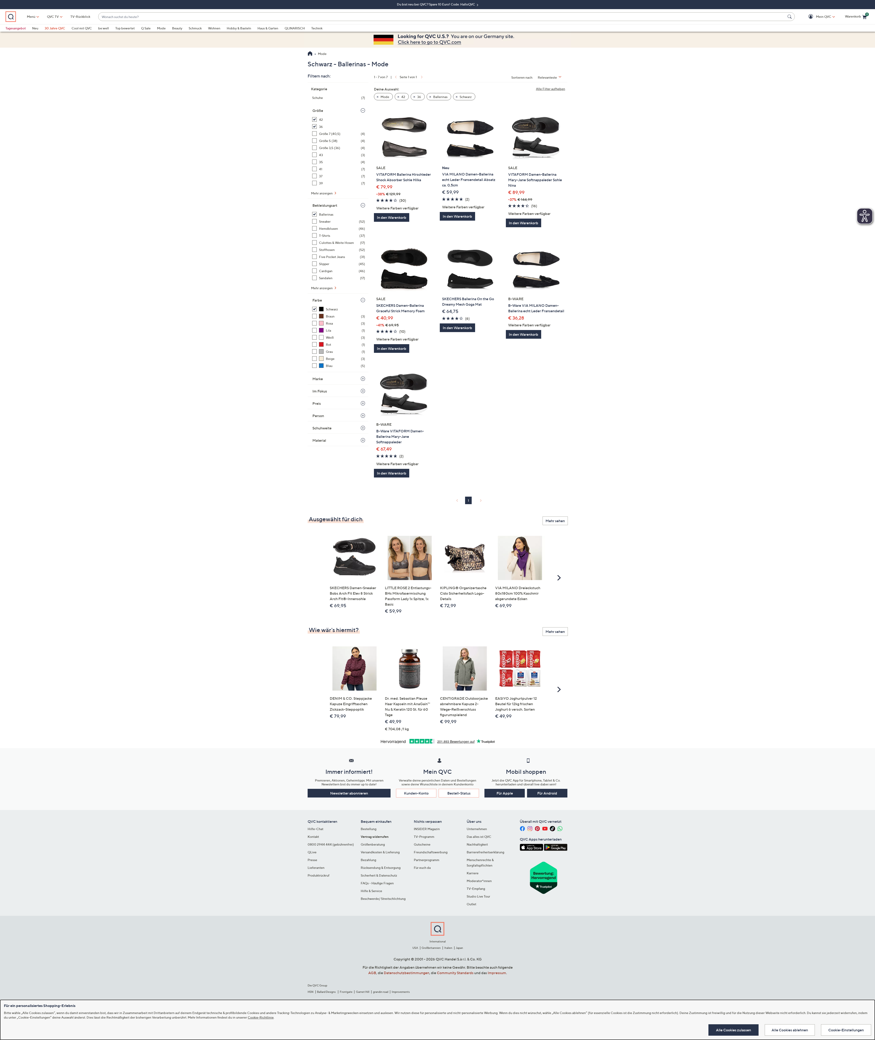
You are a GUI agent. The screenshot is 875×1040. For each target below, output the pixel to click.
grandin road (380, 992)
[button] (817, 16)
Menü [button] (31, 16)
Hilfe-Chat (315, 829)
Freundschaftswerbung (431, 852)
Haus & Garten (267, 28)
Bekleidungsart (324, 205)
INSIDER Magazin (427, 829)
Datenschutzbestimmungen (406, 972)
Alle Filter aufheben (550, 89)
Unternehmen (477, 829)
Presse (312, 860)
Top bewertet (125, 28)
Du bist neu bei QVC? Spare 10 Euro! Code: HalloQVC (436, 4)
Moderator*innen (479, 881)
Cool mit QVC (82, 28)
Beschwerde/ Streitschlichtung (383, 899)
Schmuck (195, 28)
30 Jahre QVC (55, 28)
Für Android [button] (547, 793)
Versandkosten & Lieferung (380, 852)
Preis (316, 403)
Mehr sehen (555, 521)
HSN (311, 992)
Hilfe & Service (371, 891)
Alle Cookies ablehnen (790, 1030)
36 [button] (419, 97)
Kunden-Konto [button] (416, 793)
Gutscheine (422, 844)
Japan (459, 948)
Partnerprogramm (426, 860)
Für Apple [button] (505, 793)
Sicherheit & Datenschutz (379, 875)
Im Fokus (319, 391)
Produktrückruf (318, 875)
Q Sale (146, 28)
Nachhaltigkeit (477, 844)
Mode (161, 28)
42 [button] (403, 97)
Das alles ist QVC (479, 837)
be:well (103, 28)
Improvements (401, 992)
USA (415, 948)
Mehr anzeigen (322, 193)
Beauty (177, 28)
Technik (316, 28)
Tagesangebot (15, 28)
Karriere (473, 873)
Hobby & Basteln (239, 28)
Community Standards (455, 972)
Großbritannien (431, 948)
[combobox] (441, 17)
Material (319, 440)
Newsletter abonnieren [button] (349, 793)
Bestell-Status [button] (459, 793)
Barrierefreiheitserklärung (485, 852)
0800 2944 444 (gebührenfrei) (331, 844)
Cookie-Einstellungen (846, 1030)
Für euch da (422, 868)
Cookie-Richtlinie (261, 1017)
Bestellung (368, 829)
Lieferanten (316, 868)
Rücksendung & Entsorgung (381, 868)
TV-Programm (424, 837)
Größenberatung (373, 844)
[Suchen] (790, 17)
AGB (372, 972)
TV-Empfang (476, 888)
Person (318, 415)
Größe (317, 110)
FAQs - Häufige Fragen (377, 883)
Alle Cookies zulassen (733, 1030)
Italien (448, 948)
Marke (317, 379)
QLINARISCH (295, 28)
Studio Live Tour (478, 896)
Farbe (317, 300)
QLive (312, 852)
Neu (35, 28)
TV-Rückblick (80, 16)
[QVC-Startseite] (310, 54)
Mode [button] (384, 97)
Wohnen (214, 28)
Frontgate (346, 992)
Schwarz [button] (465, 97)
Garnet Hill (362, 992)
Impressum (497, 972)
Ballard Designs (326, 992)
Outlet (471, 904)
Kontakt (313, 837)
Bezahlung (368, 860)
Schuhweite (322, 428)
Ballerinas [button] (440, 97)
